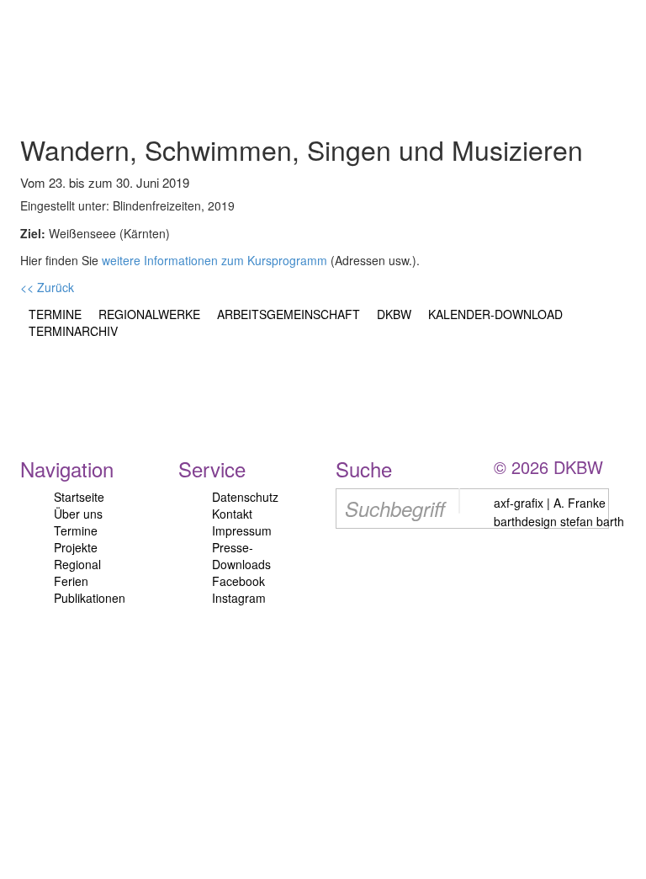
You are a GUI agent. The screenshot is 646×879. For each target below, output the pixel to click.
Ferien (71, 581)
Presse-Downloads (241, 556)
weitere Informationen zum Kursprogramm (214, 260)
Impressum (242, 530)
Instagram (239, 597)
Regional (77, 564)
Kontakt (232, 513)
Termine (76, 530)
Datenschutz (245, 496)
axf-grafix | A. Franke (550, 502)
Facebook (238, 581)
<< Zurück (47, 287)
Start (94, 54)
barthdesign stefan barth (559, 521)
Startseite (79, 496)
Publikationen (89, 597)
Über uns (78, 513)
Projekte (76, 547)
